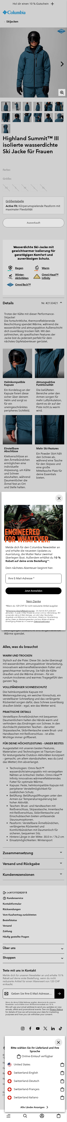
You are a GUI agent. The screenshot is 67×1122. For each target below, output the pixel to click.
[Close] (58, 1042)
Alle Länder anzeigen (32, 1107)
